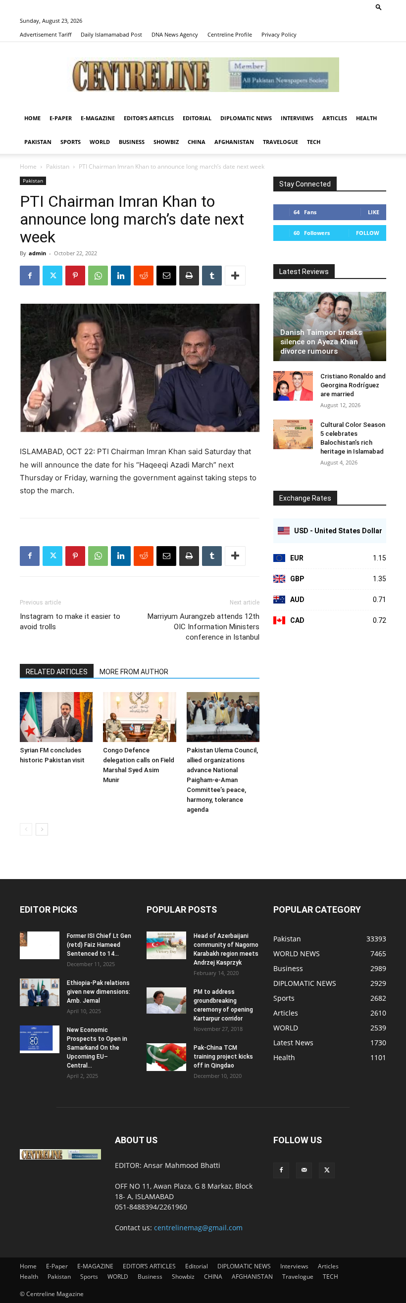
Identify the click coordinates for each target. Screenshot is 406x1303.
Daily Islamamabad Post (111, 34)
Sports (70, 141)
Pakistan (37, 141)
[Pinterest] (75, 275)
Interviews (297, 118)
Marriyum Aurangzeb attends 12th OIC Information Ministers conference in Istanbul (203, 627)
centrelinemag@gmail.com (198, 1227)
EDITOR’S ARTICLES (149, 118)
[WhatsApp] (98, 275)
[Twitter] (52, 275)
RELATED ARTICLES (57, 672)
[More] (235, 275)
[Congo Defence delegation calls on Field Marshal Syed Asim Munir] (139, 717)
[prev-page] (26, 829)
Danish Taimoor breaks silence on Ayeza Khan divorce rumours (321, 342)
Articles (334, 118)
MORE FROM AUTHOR (134, 672)
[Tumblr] (212, 275)
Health (366, 118)
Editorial (197, 118)
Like (373, 212)
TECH (313, 141)
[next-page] (42, 829)
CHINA (196, 141)
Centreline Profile (229, 34)
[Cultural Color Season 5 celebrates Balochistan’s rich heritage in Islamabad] (293, 434)
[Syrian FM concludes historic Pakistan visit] (56, 717)
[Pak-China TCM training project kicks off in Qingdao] (166, 1057)
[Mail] (304, 1170)
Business (132, 141)
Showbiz (166, 141)
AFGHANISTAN (234, 141)
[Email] (166, 275)
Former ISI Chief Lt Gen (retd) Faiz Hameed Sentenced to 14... (99, 944)
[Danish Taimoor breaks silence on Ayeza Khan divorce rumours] (329, 326)
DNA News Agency (175, 34)
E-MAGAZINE (98, 118)
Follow (367, 232)
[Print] (189, 275)
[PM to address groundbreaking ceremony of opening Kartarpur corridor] (166, 1000)
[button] (378, 6)
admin (37, 253)
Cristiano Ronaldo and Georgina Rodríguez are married (353, 385)
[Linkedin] (121, 275)
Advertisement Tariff (45, 34)
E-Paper (61, 118)
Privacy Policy (279, 34)
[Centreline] (203, 74)
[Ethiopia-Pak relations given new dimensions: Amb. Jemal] (39, 992)
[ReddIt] (143, 275)
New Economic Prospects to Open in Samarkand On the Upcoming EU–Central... (97, 1047)
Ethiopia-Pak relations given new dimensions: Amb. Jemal (98, 991)
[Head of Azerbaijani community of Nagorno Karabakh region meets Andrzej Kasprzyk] (166, 945)
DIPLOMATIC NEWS (246, 118)
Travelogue (280, 141)
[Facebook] (30, 275)
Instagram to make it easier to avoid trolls (70, 621)
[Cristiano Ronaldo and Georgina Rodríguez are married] (293, 386)
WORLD (100, 141)
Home (32, 118)
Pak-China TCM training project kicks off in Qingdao (223, 1056)
